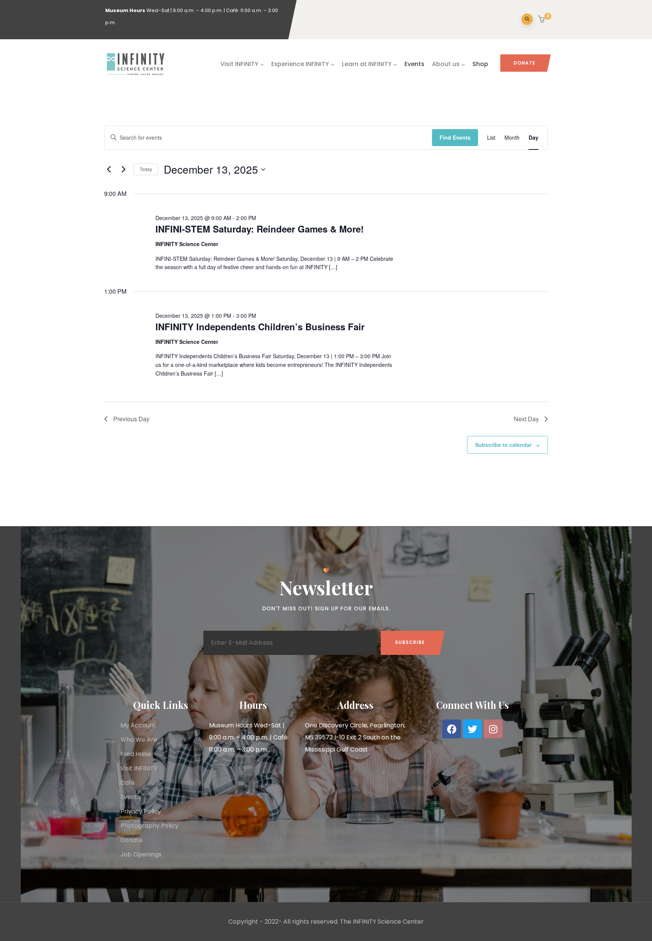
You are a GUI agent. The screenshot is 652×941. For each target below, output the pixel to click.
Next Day (526, 418)
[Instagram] (493, 728)
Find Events (455, 137)
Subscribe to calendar (503, 444)
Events (414, 64)
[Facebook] (451, 728)
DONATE (524, 63)
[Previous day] (108, 169)
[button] (542, 20)
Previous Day (131, 418)
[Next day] (123, 169)
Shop (480, 64)
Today (146, 169)
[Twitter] (472, 728)
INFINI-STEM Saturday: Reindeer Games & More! (259, 228)
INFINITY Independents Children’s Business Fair (259, 326)
